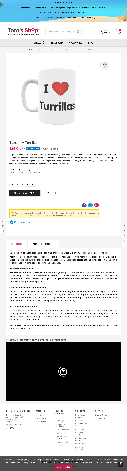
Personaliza (40, 418)
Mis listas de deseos (80, 439)
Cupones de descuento (80, 434)
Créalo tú (39, 415)
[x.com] (90, 205)
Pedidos (78, 420)
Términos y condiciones (60, 425)
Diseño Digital (101, 415)
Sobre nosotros (62, 430)
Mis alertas (80, 444)
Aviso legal (60, 421)
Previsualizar (21, 222)
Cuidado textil (101, 418)
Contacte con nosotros (61, 438)
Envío (57, 417)
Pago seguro (61, 433)
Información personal (80, 416)
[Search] (78, 31)
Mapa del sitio (61, 442)
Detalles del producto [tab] (43, 244)
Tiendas (58, 446)
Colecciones (40, 422)
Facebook (84, 205)
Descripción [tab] (16, 244)
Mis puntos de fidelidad (81, 448)
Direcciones (80, 429)
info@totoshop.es (17, 424)
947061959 (14, 428)
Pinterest (96, 205)
